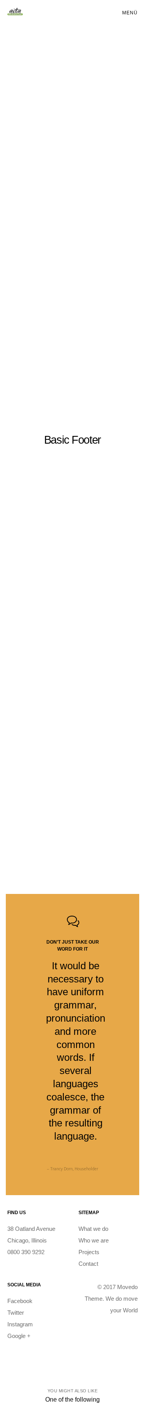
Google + (19, 1336)
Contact (88, 1263)
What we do (93, 1228)
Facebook (19, 1301)
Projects (88, 1252)
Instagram (20, 1324)
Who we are (93, 1240)
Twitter (15, 1312)
